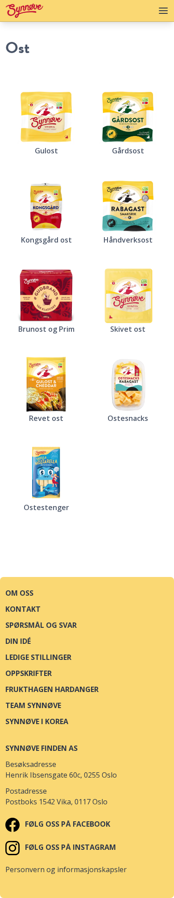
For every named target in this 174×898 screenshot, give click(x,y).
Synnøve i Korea (36, 721)
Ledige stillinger (38, 657)
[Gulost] (46, 116)
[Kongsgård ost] (46, 206)
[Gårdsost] (128, 116)
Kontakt (23, 609)
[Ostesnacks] (128, 384)
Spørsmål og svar (41, 625)
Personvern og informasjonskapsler (66, 869)
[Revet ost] (46, 384)
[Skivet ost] (128, 295)
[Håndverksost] (128, 206)
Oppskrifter (28, 673)
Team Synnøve (33, 705)
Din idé (18, 641)
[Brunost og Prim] (46, 295)
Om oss (19, 593)
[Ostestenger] (46, 473)
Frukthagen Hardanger (52, 689)
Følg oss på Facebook (66, 824)
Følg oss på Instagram (69, 847)
